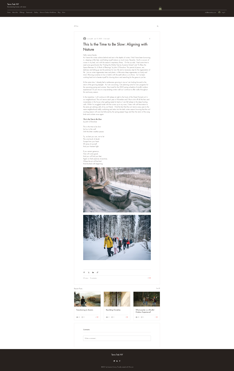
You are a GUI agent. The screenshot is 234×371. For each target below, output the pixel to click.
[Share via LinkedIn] (93, 272)
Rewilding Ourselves (113, 310)
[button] (160, 8)
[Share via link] (97, 272)
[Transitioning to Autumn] (87, 299)
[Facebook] (120, 361)
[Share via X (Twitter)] (88, 272)
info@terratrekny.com (210, 12)
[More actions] (150, 38)
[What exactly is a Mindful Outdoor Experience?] (146, 299)
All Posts (76, 26)
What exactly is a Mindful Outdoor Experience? (145, 311)
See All (158, 288)
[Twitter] (114, 361)
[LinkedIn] (117, 361)
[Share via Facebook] (84, 272)
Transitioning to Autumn (84, 310)
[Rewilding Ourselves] (117, 299)
